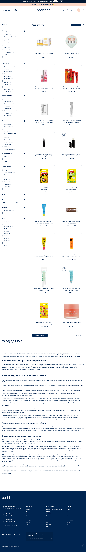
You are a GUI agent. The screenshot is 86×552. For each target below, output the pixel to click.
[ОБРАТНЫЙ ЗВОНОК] (16, 10)
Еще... (68, 524)
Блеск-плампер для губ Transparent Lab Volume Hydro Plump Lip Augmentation (71, 122)
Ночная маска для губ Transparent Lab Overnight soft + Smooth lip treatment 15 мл (44, 122)
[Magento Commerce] (43, 10)
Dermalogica (70, 520)
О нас (47, 526)
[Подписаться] (51, 538)
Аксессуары (29, 520)
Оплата (48, 511)
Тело (27, 513)
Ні (61, 1)
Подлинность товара (51, 515)
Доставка (48, 513)
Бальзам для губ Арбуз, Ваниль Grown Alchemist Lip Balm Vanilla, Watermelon (44, 156)
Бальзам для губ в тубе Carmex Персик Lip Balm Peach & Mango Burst (44, 324)
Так (56, 1)
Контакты (48, 524)
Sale (27, 524)
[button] (72, 10)
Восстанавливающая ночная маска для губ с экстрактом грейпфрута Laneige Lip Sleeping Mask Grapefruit (71, 324)
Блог (47, 522)
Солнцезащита (29, 515)
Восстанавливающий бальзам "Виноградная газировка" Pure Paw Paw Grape (44, 257)
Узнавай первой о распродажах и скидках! (37, 534)
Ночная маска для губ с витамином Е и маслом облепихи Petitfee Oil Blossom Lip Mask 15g (44, 55)
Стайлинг (28, 522)
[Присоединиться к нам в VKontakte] (14, 534)
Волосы (28, 517)
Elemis (68, 518)
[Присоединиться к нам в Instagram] (19, 534)
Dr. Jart (68, 511)
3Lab (68, 515)
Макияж (28, 509)
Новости (48, 520)
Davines (68, 509)
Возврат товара (50, 517)
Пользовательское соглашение (54, 509)
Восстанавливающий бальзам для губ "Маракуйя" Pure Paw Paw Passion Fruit (44, 223)
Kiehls (68, 522)
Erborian (69, 513)
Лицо (27, 511)
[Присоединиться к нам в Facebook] (17, 534)
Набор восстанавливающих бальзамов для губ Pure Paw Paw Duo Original (71, 88)
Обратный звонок (11, 525)
